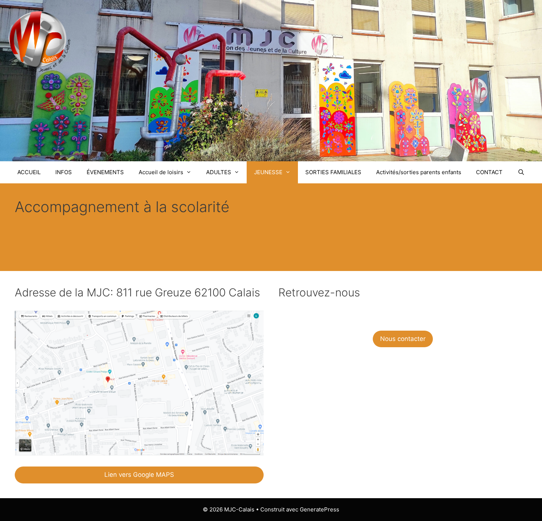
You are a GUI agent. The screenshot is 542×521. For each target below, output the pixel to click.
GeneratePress (319, 509)
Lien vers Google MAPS (139, 474)
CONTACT (489, 172)
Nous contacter (402, 338)
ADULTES (218, 172)
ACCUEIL (29, 172)
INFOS (63, 172)
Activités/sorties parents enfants (418, 172)
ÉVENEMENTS (105, 172)
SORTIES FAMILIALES (333, 172)
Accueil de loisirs (161, 172)
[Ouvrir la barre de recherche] (521, 172)
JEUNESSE (268, 172)
